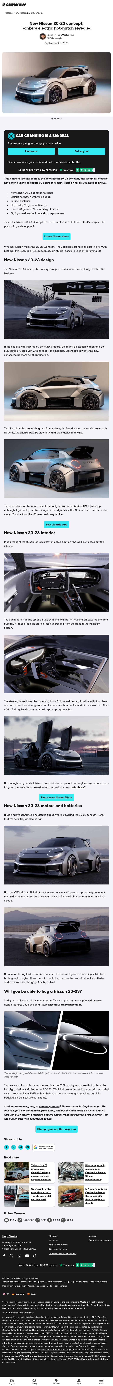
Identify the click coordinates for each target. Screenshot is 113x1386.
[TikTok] (34, 1257)
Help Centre (9, 1236)
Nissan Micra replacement (64, 1004)
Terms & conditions (10, 1282)
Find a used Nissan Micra (56, 797)
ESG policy (69, 1282)
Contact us (54, 1240)
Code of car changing (57, 1286)
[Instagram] (20, 1257)
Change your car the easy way (56, 1129)
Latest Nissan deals (56, 236)
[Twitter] (12, 1257)
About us (53, 1236)
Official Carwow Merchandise (62, 1253)
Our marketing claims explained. (19, 1313)
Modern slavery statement (14, 1286)
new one (95, 1110)
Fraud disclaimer (54, 1282)
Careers (92, 1236)
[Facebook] (4, 1257)
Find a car (31, 151)
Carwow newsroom (58, 1249)
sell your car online (21, 1110)
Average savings (9, 1317)
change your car (49, 1106)
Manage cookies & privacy (33, 1282)
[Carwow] (14, 4)
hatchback (77, 787)
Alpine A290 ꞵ (83, 506)
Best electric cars (56, 524)
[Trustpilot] (77, 170)
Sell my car (82, 151)
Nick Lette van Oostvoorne (61, 35)
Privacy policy (81, 1282)
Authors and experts (58, 1245)
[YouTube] (27, 1257)
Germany (19, 1294)
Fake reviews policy (98, 1282)
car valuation (72, 162)
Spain (33, 1294)
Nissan (8, 13)
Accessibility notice (36, 1286)
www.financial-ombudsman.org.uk (57, 1349)
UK (7, 1294)
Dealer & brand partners (100, 1240)
